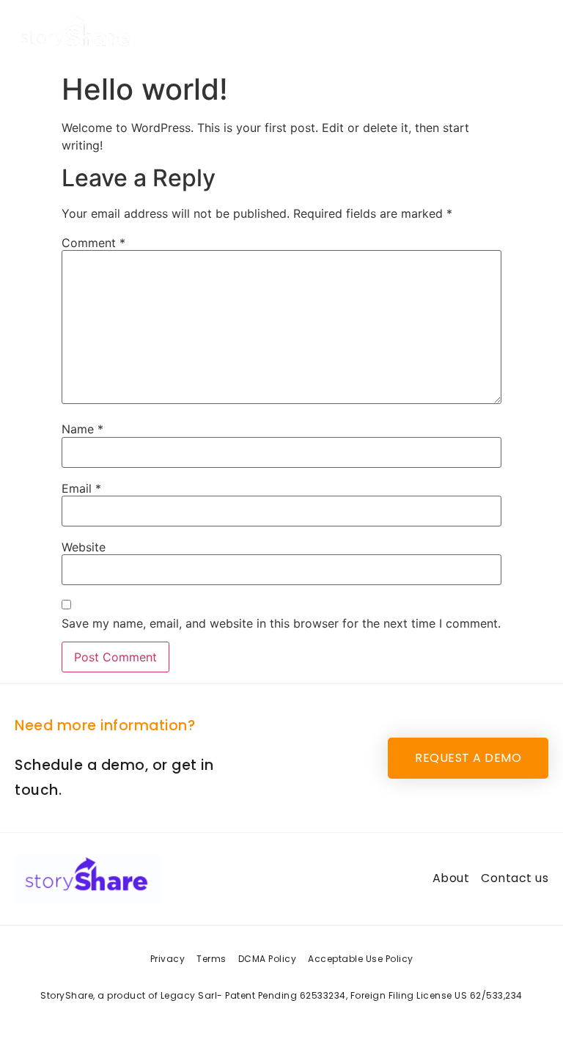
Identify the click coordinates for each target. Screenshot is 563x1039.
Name (82, 429)
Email (81, 488)
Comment (93, 243)
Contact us (506, 32)
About (440, 32)
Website (84, 547)
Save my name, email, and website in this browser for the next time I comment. (281, 623)
